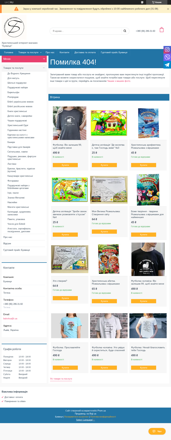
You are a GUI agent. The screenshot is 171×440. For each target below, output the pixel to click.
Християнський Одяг (18, 125)
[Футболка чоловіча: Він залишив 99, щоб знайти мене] (148, 259)
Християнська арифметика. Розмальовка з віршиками (146, 146)
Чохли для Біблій (16, 224)
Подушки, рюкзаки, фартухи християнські (22, 157)
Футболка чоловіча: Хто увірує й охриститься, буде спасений (108, 349)
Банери (11, 142)
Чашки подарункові (17, 120)
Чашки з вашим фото (118, 81)
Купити (65, 165)
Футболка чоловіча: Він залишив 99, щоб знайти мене (147, 282)
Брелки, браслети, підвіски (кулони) (21, 170)
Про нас (50, 52)
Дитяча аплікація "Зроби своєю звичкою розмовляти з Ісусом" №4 (70, 214)
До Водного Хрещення (19, 73)
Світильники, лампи (18, 151)
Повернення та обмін (15, 401)
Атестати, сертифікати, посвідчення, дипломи (19, 230)
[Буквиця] (14, 27)
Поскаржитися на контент (76, 417)
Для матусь (13, 78)
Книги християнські (17, 111)
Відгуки (7, 243)
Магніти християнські (18, 207)
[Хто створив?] (69, 259)
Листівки (12, 164)
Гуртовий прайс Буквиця (114, 52)
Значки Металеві (16, 197)
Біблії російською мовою (20, 106)
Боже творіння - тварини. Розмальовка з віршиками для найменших (147, 214)
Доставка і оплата (14, 397)
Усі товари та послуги (61, 378)
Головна (8, 52)
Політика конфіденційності (103, 417)
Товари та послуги (28, 52)
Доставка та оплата (85, 52)
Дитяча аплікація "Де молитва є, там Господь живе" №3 (108, 146)
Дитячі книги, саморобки (20, 116)
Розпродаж (13, 97)
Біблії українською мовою (21, 101)
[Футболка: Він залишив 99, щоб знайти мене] (69, 123)
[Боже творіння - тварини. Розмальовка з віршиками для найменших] (148, 189)
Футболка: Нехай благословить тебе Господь (148, 349)
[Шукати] (125, 31)
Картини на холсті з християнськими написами (21, 136)
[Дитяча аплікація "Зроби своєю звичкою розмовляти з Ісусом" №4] (69, 189)
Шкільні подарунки (17, 83)
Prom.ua (102, 410)
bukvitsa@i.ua (10, 318)
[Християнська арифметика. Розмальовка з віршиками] (148, 123)
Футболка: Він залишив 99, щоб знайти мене (67, 146)
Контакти (64, 52)
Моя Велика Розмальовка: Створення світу (106, 213)
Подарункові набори (18, 87)
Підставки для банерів (19, 147)
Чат (159, 431)
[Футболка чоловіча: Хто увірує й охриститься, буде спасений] (108, 326)
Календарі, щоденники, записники (19, 213)
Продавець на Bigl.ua (85, 413)
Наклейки (12, 202)
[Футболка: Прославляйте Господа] (69, 326)
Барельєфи (13, 92)
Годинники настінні (17, 130)
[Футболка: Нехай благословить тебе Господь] (148, 326)
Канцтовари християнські (20, 176)
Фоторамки (13, 181)
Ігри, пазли (13, 193)
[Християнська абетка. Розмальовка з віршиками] (108, 259)
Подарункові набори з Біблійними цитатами (18, 186)
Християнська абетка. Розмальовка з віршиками (106, 282)
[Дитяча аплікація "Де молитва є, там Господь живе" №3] (108, 123)
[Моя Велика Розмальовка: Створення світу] (108, 189)
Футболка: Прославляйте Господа (66, 349)
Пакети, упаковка (16, 219)
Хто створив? (60, 281)
